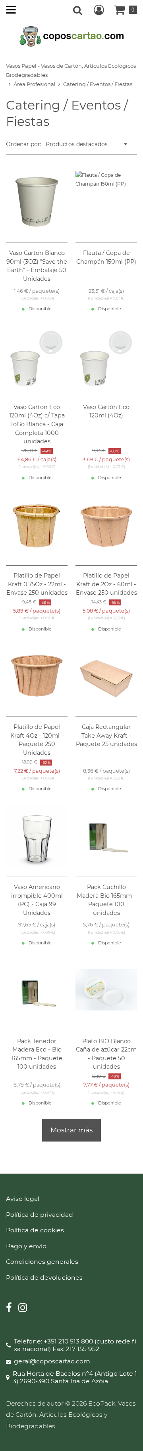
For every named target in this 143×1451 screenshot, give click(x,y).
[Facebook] (9, 1308)
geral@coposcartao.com (52, 1361)
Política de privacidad (39, 1214)
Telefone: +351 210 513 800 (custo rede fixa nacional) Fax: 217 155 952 (75, 1345)
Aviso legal (22, 1198)
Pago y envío (26, 1246)
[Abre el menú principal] (11, 10)
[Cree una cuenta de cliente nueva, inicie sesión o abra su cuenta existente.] (99, 10)
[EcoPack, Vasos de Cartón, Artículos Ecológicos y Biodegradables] (71, 36)
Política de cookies (35, 1230)
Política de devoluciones (44, 1277)
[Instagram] (22, 1308)
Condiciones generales (42, 1261)
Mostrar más (71, 1130)
